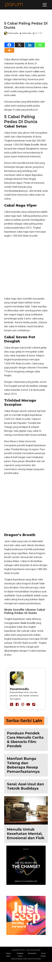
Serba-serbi (26, 33)
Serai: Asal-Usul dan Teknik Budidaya (25, 786)
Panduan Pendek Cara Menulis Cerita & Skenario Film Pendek (25, 739)
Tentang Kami (8, 954)
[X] (19, 45)
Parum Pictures (43, 954)
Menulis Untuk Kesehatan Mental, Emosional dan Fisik (25, 833)
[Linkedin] (30, 45)
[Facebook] (9, 45)
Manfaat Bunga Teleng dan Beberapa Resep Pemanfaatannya (23, 765)
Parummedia (13, 33)
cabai (36, 71)
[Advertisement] (26, 267)
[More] (9, 50)
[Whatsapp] (40, 45)
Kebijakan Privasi (20, 954)
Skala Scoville (31, 144)
